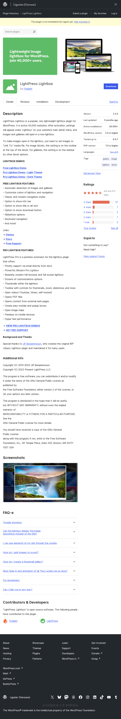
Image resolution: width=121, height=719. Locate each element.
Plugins (36, 653)
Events (95, 648)
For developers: (11, 580)
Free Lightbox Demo (14, 167)
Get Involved (98, 642)
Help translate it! (82, 21)
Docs (9, 239)
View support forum (94, 256)
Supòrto (113, 101)
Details (9, 101)
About (6, 642)
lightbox (105, 165)
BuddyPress (11, 683)
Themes (36, 648)
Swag (95, 658)
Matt (7, 673)
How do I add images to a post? (21, 552)
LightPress (52, 620)
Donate (97, 653)
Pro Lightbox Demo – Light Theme (22, 172)
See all (114, 228)
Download (111, 86)
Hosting (7, 653)
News (6, 648)
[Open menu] (116, 4)
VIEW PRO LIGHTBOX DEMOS (23, 325)
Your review (90, 228)
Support (66, 648)
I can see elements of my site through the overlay (30, 543)
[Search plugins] (34, 32)
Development (62, 101)
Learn (65, 642)
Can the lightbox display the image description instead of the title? (22, 532)
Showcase (38, 642)
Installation (42, 101)
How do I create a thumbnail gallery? (23, 561)
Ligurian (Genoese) (20, 697)
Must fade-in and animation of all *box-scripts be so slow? (35, 571)
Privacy (7, 658)
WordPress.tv (71, 658)
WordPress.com (13, 668)
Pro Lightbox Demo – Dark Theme (22, 176)
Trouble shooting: (12, 522)
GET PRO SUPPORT (17, 330)
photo (114, 165)
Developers (68, 653)
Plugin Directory (11, 13)
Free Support (13, 243)
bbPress (9, 678)
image (114, 159)
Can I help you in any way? (17, 589)
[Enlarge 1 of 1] (73, 466)
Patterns (37, 658)
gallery (106, 159)
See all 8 (114, 152)
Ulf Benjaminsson (32, 343)
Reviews (25, 101)
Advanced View (92, 173)
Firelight (28, 88)
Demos (10, 234)
